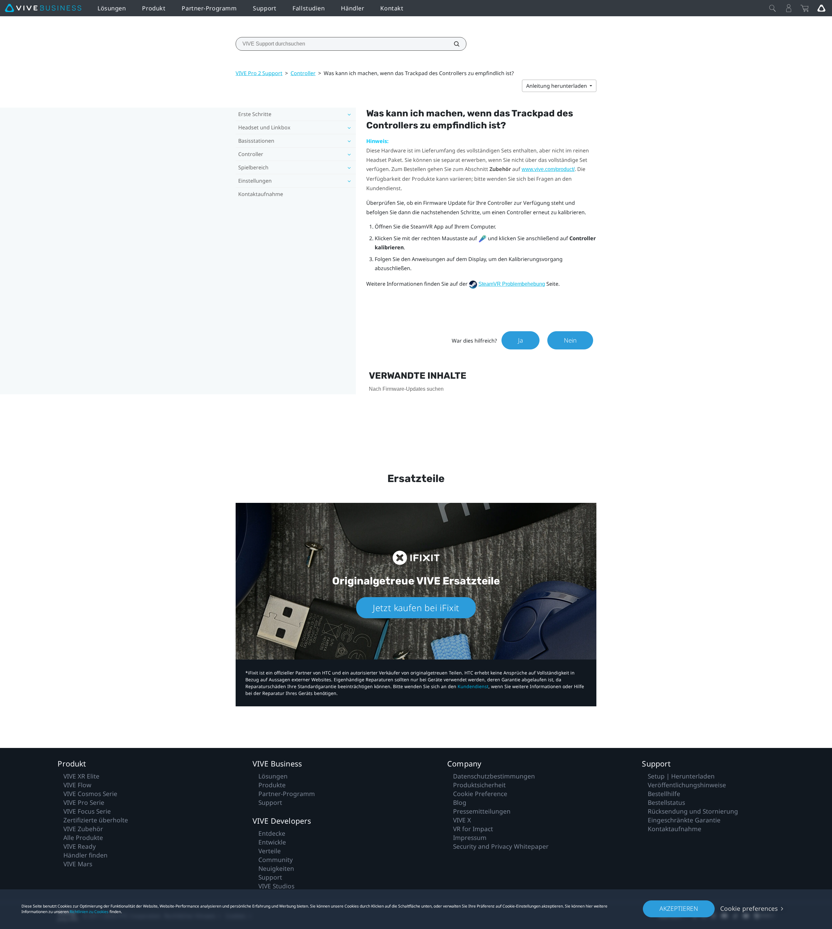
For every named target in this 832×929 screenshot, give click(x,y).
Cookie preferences (749, 908)
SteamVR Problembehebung (511, 284)
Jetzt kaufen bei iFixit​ (416, 608)
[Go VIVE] (821, 8)
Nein (570, 340)
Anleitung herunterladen (557, 85)
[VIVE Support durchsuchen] (453, 43)
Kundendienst (473, 686)
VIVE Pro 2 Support (259, 73)
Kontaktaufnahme (260, 194)
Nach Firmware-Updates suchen (406, 389)
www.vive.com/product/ (548, 169)
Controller (303, 73)
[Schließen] (772, 8)
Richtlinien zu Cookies (89, 911)
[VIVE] (43, 8)
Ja (520, 340)
